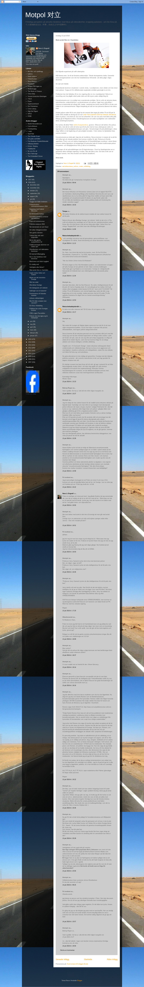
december (33, 185)
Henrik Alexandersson (35, 124)
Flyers (30, 101)
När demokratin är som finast (38, 227)
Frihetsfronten (32, 79)
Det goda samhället (34, 139)
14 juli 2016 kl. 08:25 (69, 885)
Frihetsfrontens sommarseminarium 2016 (38, 205)
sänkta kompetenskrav (80, 125)
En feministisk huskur (36, 214)
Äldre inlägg (112, 959)
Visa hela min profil (32, 64)
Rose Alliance (32, 81)
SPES (30, 114)
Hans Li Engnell (68, 493)
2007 (30, 362)
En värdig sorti (34, 264)
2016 (30, 182)
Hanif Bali (31, 134)
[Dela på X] (93, 163)
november (33, 188)
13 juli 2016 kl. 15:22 (69, 487)
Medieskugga (32, 89)
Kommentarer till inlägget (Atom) (77, 964)
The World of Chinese (35, 91)
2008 (30, 359)
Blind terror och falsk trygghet (39, 261)
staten (81, 166)
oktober (32, 190)
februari (32, 333)
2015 (30, 339)
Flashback (31, 84)
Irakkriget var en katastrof (37, 291)
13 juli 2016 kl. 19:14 (69, 667)
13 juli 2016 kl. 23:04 (69, 871)
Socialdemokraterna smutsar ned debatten (38, 217)
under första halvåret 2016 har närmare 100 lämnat (99, 114)
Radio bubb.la (32, 76)
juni (31, 321)
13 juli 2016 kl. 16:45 (69, 572)
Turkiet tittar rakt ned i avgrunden (36, 236)
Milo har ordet (33, 282)
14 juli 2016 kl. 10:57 (69, 921)
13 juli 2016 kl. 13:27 (69, 393)
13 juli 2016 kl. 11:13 (69, 243)
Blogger (79, 980)
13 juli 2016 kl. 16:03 (69, 552)
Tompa (64, 211)
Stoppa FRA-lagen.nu (35, 86)
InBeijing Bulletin (33, 144)
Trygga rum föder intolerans (38, 202)
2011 (30, 350)
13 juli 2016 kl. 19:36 (69, 808)
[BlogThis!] (91, 163)
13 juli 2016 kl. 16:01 (69, 525)
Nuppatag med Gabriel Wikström (36, 210)
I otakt (30, 131)
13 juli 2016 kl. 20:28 (69, 838)
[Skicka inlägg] (84, 163)
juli (31, 199)
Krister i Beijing (33, 146)
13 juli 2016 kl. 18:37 (69, 655)
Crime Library (32, 109)
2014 (30, 342)
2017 (30, 179)
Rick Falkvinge (32, 153)
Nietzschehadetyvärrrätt (70, 235)
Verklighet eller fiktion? (36, 267)
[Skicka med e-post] (89, 163)
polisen (76, 166)
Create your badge (31, 394)
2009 (30, 356)
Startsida (88, 959)
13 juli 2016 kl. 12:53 (69, 300)
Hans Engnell (29, 369)
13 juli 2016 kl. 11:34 (69, 276)
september (33, 193)
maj (31, 324)
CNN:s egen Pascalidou (37, 313)
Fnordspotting (32, 129)
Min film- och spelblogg (35, 71)
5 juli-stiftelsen (32, 126)
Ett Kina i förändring (35, 305)
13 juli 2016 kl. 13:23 (69, 381)
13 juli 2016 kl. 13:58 (69, 471)
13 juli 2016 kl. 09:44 (69, 182)
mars (32, 330)
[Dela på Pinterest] (97, 163)
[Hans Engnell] (32, 392)
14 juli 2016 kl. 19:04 (69, 946)
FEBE (30, 116)
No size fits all (32, 151)
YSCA (30, 99)
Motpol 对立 (43, 15)
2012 (30, 348)
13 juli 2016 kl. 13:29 (69, 438)
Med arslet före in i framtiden (38, 270)
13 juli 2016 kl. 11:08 (69, 229)
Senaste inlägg (62, 959)
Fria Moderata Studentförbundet (38, 141)
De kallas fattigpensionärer (38, 230)
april (31, 327)
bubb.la (30, 74)
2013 (30, 345)
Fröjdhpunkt (31, 149)
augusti (32, 196)
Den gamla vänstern (36, 233)
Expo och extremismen (37, 221)
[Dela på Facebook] (95, 163)
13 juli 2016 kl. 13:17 (69, 312)
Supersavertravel (33, 104)
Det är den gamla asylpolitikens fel (35, 241)
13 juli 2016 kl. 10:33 (69, 205)
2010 (30, 353)
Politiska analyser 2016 (37, 224)
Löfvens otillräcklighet (36, 298)
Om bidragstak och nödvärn (38, 288)
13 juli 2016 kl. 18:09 (69, 639)
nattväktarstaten (67, 166)
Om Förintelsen (33, 106)
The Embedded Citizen (35, 156)
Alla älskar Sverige (35, 285)
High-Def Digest (33, 111)
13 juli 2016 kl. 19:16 (69, 685)
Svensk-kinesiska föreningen (37, 96)
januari (32, 335)
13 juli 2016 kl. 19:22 (69, 779)
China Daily (31, 94)
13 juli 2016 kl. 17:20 (69, 611)
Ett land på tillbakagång (37, 254)
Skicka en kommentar (67, 950)
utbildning (87, 166)
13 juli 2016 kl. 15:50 (69, 505)
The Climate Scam (34, 136)
